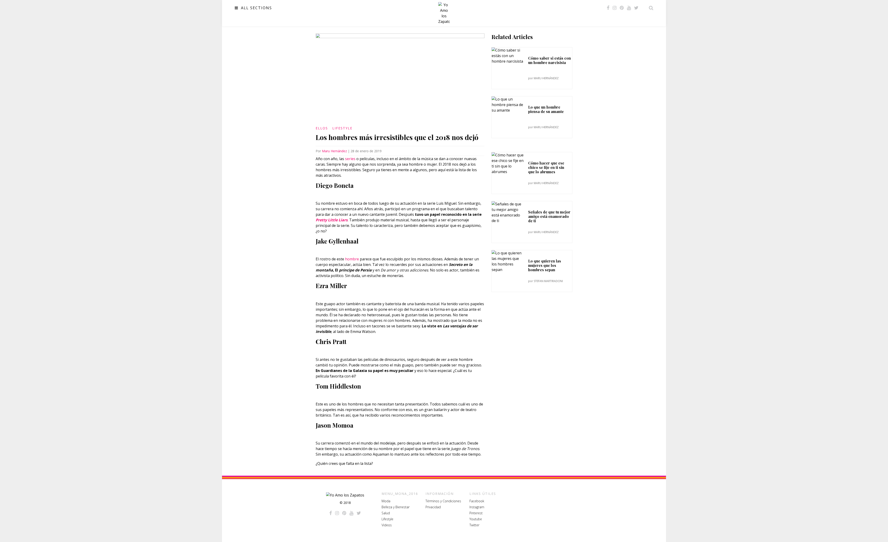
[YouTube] (629, 7)
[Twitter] (636, 7)
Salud (386, 513)
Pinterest (476, 513)
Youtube (475, 519)
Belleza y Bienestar (396, 507)
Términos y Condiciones (443, 501)
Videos (387, 525)
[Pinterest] (622, 7)
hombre (352, 259)
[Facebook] (608, 7)
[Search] (649, 7)
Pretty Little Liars (332, 219)
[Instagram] (615, 7)
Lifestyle (342, 128)
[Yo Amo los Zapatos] (444, 13)
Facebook (476, 501)
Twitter (474, 525)
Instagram (476, 507)
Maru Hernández (334, 151)
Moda (386, 501)
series (350, 158)
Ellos (322, 128)
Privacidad (433, 507)
